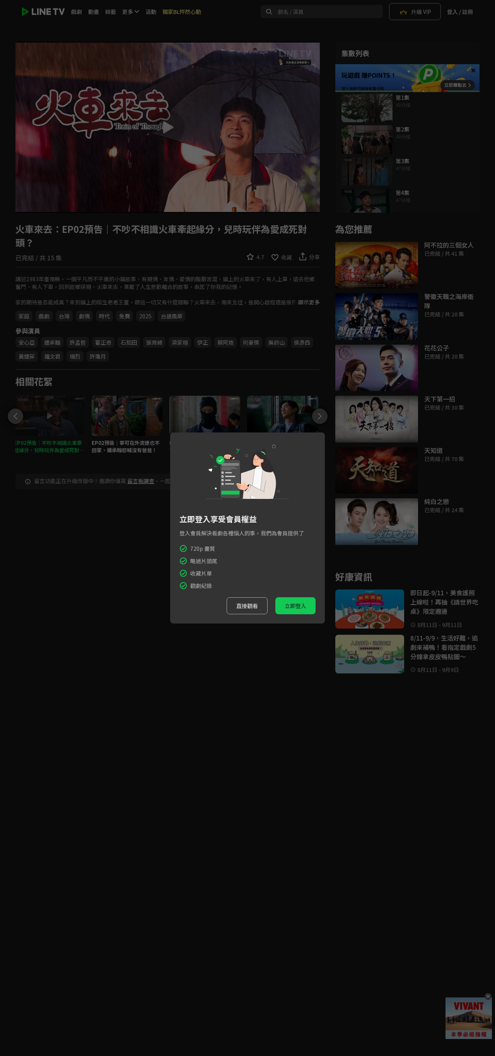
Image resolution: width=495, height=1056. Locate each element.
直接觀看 (247, 606)
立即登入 (295, 606)
